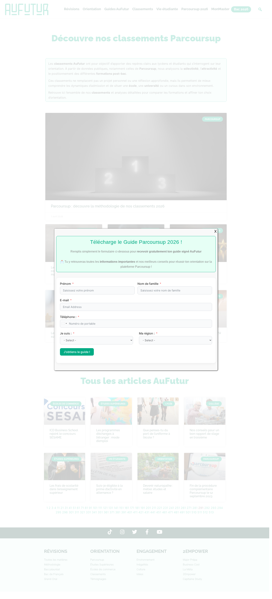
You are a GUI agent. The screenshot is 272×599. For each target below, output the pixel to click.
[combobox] (64, 323)
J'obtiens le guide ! (77, 352)
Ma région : (147, 333)
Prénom (65, 284)
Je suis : (66, 333)
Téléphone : (68, 317)
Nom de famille (147, 284)
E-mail (64, 300)
